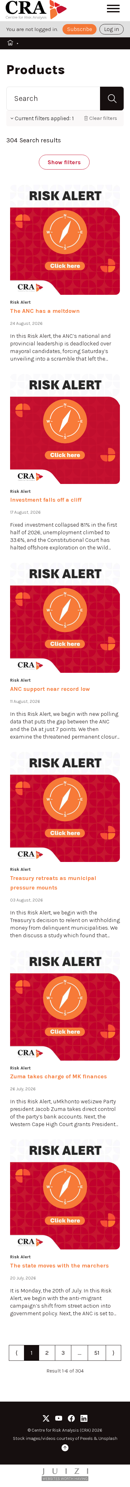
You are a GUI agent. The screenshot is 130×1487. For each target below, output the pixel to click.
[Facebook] (71, 1419)
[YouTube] (58, 1419)
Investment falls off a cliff (45, 499)
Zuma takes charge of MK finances (58, 1076)
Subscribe (79, 29)
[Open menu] (113, 8)
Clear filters (103, 118)
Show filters (64, 162)
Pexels (86, 1438)
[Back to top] (65, 1449)
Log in (111, 29)
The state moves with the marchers (59, 1265)
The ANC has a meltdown (45, 310)
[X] (46, 1419)
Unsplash (107, 1438)
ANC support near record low (50, 688)
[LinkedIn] (83, 1419)
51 (96, 1352)
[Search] (112, 98)
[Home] (37, 10)
